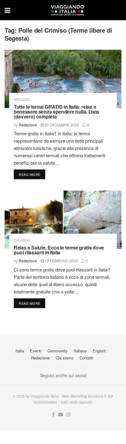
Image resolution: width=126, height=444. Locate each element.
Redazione (28, 124)
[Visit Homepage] (67, 10)
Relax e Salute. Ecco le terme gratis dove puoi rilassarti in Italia (59, 250)
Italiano (80, 351)
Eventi (35, 351)
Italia (19, 351)
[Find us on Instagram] (68, 414)
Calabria (22, 240)
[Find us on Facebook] (53, 414)
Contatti (86, 358)
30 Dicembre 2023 (61, 124)
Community (57, 351)
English (99, 351)
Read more (32, 174)
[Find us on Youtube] (60, 414)
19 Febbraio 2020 (61, 260)
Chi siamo (64, 358)
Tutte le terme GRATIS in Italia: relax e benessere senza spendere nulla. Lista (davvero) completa (56, 111)
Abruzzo (22, 99)
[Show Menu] (7, 10)
